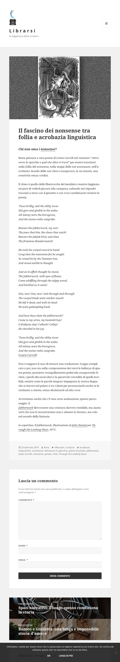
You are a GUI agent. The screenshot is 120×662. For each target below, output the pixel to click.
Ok (48, 655)
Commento (26, 499)
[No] (116, 652)
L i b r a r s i (22, 31)
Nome (23, 545)
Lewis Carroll (27, 355)
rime (54, 453)
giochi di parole (77, 450)
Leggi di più (66, 655)
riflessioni (59, 447)
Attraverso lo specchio (56, 450)
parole (48, 453)
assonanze (37, 450)
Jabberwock (25, 407)
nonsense (48, 149)
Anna (46, 447)
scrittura (70, 447)
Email (23, 559)
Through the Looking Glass (73, 453)
